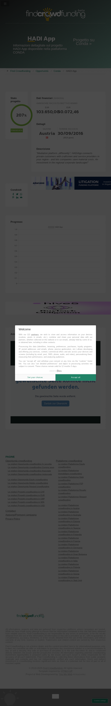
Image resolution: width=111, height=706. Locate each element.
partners (35, 334)
